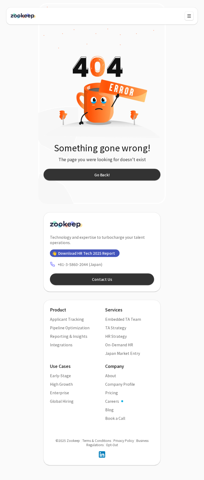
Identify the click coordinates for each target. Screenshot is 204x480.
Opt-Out (112, 444)
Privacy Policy (123, 440)
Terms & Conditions (96, 440)
